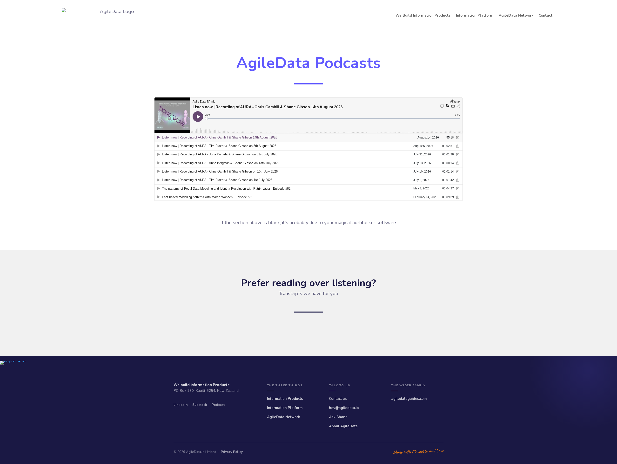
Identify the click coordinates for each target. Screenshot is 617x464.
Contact (546, 15)
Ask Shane (338, 417)
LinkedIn (181, 404)
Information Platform (474, 15)
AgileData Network (516, 15)
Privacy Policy (232, 452)
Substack (199, 404)
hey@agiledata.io (344, 407)
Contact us (338, 398)
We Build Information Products (423, 15)
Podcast (218, 404)
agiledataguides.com (409, 398)
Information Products (285, 398)
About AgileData (343, 426)
